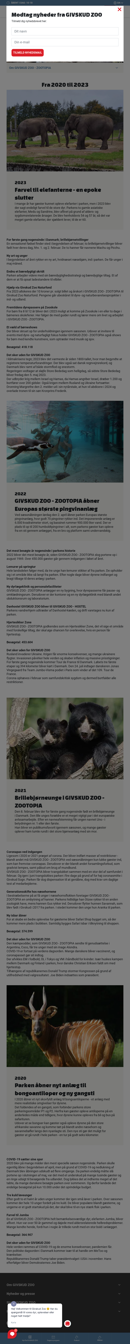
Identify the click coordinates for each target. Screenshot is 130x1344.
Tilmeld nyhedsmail (27, 52)
